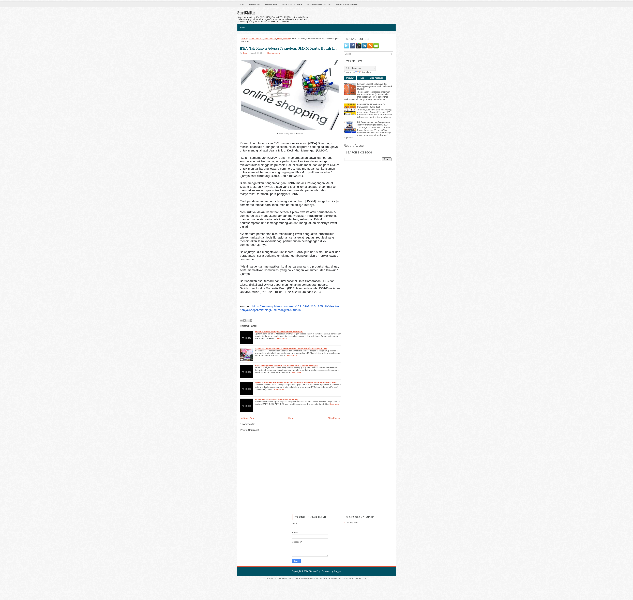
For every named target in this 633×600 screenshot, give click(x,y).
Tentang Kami (271, 4)
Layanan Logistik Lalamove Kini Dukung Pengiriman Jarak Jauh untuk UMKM (374, 86)
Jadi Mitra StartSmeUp (292, 4)
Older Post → (334, 418)
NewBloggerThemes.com (354, 578)
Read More (281, 338)
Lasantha (307, 578)
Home (242, 4)
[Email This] (241, 320)
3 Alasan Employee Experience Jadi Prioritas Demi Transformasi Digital (286, 365)
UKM (279, 38)
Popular (350, 78)
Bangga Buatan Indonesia (347, 4)
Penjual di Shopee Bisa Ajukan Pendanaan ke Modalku (279, 331)
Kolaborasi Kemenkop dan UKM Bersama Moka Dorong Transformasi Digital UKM (291, 348)
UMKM (286, 38)
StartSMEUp (246, 12)
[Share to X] (247, 320)
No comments (273, 53)
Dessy (245, 53)
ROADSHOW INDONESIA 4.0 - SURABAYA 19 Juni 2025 (371, 105)
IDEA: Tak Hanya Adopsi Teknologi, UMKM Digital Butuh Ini (288, 48)
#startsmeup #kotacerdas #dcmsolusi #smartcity (276, 399)
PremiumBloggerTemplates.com (327, 578)
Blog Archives (376, 78)
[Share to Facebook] (250, 320)
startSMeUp (270, 38)
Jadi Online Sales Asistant (319, 4)
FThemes (280, 578)
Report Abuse (354, 146)
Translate (366, 72)
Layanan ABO (254, 4)
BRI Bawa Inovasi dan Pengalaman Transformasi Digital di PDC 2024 (373, 123)
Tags (362, 78)
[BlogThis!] (244, 320)
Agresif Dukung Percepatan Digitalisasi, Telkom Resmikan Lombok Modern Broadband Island (296, 382)
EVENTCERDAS (256, 38)
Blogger (337, 571)
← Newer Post (247, 418)
